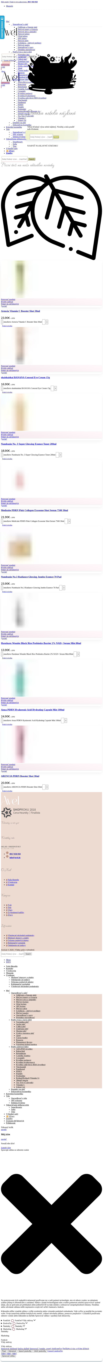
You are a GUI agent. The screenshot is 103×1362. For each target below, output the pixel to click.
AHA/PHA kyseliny (26, 82)
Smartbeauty (18, 142)
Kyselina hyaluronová (25, 1062)
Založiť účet (6, 1148)
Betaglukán (22, 87)
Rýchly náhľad (7, 302)
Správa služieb (23, 1349)
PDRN (20, 105)
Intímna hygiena (19, 137)
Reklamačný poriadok (16, 943)
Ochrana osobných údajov (18, 940)
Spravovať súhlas (8, 1356)
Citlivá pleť (22, 59)
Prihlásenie (10, 1123)
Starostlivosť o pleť (20, 24)
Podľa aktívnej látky (21, 79)
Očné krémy (23, 36)
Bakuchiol (22, 84)
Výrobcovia (12, 882)
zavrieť (4, 1129)
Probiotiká (22, 109)
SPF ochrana (18, 134)
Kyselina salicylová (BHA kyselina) (30, 1065)
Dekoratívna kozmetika (22, 125)
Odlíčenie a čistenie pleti (27, 27)
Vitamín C (22, 118)
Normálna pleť (24, 55)
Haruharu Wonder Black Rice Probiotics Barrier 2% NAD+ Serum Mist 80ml (41, 643)
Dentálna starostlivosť (25, 1018)
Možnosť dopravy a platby (18, 938)
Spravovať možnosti (9, 1349)
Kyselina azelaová (25, 93)
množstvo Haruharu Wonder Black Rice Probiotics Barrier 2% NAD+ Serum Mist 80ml (38, 654)
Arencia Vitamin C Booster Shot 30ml (20, 311)
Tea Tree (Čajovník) (26, 116)
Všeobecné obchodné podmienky (21, 935)
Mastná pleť (22, 64)
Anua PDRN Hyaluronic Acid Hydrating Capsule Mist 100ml (32, 709)
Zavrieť (4, 306)
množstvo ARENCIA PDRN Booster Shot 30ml (23, 787)
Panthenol (22, 102)
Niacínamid (22, 100)
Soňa (15, 144)
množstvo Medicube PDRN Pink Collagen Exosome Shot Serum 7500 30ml (34, 521)
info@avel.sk (15, 857)
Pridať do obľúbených (10, 304)
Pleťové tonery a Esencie (28, 29)
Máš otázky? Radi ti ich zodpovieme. (19, 2)
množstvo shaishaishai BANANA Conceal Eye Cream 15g (27, 388)
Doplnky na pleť (19, 123)
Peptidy (21, 107)
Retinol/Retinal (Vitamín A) (27, 1078)
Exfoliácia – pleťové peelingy (29, 43)
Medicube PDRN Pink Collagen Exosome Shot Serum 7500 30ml (34, 510)
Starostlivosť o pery (25, 47)
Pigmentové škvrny (25, 75)
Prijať (4, 1351)
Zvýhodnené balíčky (16, 912)
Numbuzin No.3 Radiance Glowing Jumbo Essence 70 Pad (31, 577)
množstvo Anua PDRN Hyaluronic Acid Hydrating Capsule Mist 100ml (32, 720)
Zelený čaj (22, 120)
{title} (3, 1353)
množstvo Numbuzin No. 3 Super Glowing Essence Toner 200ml (29, 455)
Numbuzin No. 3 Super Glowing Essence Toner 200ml (28, 444)
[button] (51, 1224)
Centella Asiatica (24, 89)
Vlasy (10, 910)
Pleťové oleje (23, 41)
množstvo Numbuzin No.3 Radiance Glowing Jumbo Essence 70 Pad (31, 588)
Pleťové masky (24, 45)
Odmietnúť (12, 1351)
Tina (14, 146)
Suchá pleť (22, 57)
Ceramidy (22, 91)
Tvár (10, 905)
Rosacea (21, 73)
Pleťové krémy (24, 34)
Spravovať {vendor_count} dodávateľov (46, 1349)
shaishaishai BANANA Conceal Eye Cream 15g (25, 377)
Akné (20, 68)
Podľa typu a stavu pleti (22, 52)
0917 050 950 (15, 854)
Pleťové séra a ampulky (27, 32)
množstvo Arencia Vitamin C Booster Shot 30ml (23, 322)
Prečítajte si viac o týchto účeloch (76, 1349)
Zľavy (10, 915)
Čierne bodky (23, 70)
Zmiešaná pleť (23, 61)
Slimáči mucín (23, 114)
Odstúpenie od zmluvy (17, 945)
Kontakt (11, 885)
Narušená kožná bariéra (26, 1044)
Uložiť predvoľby (40, 1351)
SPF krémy (22, 38)
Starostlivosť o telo (20, 132)
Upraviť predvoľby (25, 1351)
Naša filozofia (13, 880)
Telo (9, 907)
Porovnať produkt (8, 299)
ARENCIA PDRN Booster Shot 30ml (20, 776)
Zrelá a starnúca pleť (26, 66)
